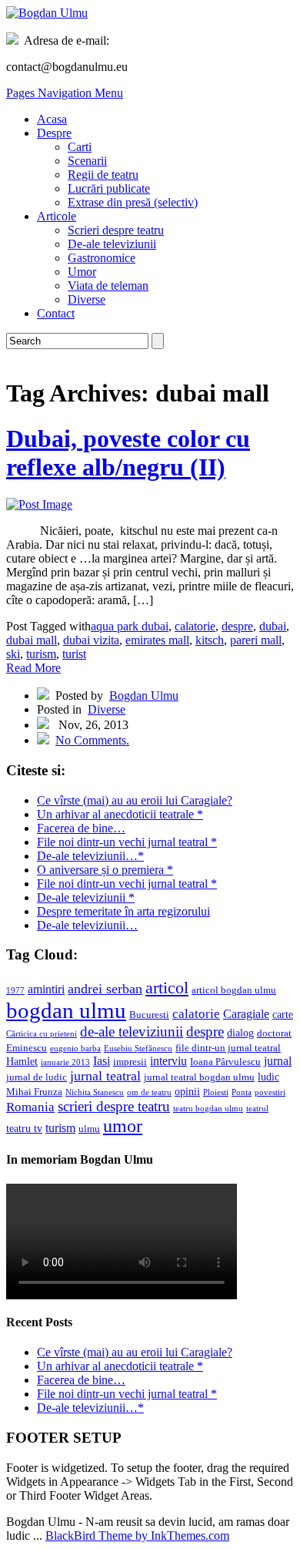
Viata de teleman (108, 285)
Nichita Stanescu (94, 1092)
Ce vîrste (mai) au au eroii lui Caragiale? (134, 800)
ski (13, 653)
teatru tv (24, 1128)
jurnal (278, 1060)
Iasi (101, 1060)
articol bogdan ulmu (234, 990)
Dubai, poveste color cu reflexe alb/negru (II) (128, 453)
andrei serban (105, 988)
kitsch (209, 640)
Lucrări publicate (109, 188)
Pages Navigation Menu (64, 92)
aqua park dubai (129, 626)
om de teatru (149, 1092)
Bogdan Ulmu (143, 695)
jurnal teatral (105, 1076)
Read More (33, 667)
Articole (56, 216)
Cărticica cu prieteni (41, 1034)
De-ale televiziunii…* (90, 855)
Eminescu (26, 1048)
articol (166, 987)
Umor (82, 271)
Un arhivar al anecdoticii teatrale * (120, 814)
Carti (80, 146)
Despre (54, 132)
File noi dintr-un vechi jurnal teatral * (127, 841)
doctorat (274, 1033)
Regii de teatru (103, 174)
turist (74, 653)
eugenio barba (75, 1048)
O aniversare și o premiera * (105, 869)
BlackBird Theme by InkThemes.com (137, 1535)
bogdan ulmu (66, 1010)
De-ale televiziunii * (86, 897)
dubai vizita (91, 640)
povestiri (270, 1092)
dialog (240, 1033)
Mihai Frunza (34, 1092)
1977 (15, 990)
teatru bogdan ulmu (208, 1108)
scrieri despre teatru (114, 1106)
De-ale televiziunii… (87, 925)
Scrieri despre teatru (116, 230)
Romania (30, 1107)
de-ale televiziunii (131, 1031)
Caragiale (246, 1013)
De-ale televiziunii (112, 243)
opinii (187, 1091)
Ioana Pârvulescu (225, 1062)
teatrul (257, 1108)
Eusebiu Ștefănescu (138, 1048)
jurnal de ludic (36, 1077)
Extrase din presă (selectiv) (133, 202)
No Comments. (92, 740)
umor (122, 1125)
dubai (272, 626)
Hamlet (22, 1061)
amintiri (46, 989)
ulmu (89, 1129)
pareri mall (256, 640)
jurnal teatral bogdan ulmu (199, 1077)
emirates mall (157, 640)
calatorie (195, 626)
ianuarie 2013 (65, 1062)
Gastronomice (101, 257)
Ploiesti (215, 1092)
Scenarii (87, 160)
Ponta (242, 1092)
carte (282, 1014)
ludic (268, 1076)
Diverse (86, 299)
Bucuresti (149, 1015)
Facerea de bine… (81, 828)
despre (237, 626)
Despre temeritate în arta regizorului (123, 911)
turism (41, 653)
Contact (56, 313)
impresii (130, 1062)
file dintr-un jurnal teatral (228, 1048)
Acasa (52, 119)
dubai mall (31, 640)
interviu (168, 1060)
